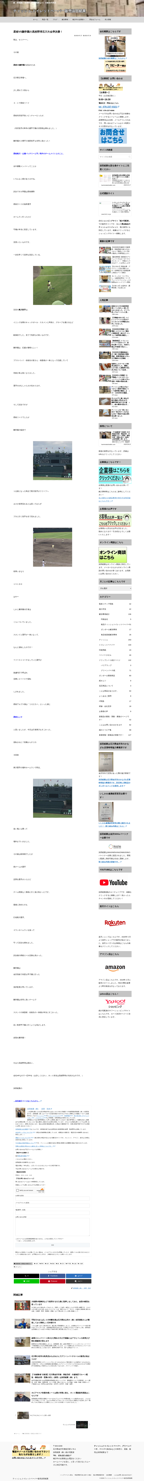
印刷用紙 (67, 1116)
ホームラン (18, 1267)
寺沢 (37, 1263)
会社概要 (109, 1475)
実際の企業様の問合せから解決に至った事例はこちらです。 (34, 1146)
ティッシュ (40, 1116)
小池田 (81, 1263)
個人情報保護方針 (98, 1475)
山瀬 (75, 1263)
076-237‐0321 (22, 1156)
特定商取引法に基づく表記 (83, 1475)
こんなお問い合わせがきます (123, 1475)
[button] (78, 1281)
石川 (63, 1263)
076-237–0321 (64, 1455)
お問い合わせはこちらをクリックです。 (28, 1458)
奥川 (48, 1263)
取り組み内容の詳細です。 (109, 862)
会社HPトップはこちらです (23, 1132)
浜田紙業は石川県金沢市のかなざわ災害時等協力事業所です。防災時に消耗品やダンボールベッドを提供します (114, 783)
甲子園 (69, 1263)
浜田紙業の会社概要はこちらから (112, 58)
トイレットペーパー (54, 1116)
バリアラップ (39, 1118)
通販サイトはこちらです (23, 1137)
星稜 (53, 1263)
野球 (42, 1263)
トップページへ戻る (66, 1475)
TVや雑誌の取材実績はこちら (24, 1143)
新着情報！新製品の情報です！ (24, 1263)
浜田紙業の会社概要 (21, 1129)
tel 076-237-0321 (108, 106)
